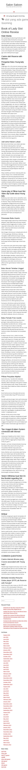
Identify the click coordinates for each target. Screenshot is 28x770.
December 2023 (7, 704)
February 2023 (7, 725)
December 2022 (7, 729)
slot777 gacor (5, 755)
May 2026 (6, 641)
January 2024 (6, 701)
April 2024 (6, 695)
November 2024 (7, 680)
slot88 (3, 757)
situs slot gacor (5, 759)
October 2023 (7, 708)
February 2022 (7, 744)
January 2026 (6, 650)
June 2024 (6, 691)
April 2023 (6, 721)
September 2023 (7, 710)
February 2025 (7, 673)
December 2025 (7, 652)
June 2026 (6, 639)
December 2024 (7, 678)
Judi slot (3, 767)
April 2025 (6, 669)
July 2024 (5, 688)
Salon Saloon (14, 4)
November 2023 (7, 706)
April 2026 (6, 643)
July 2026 (5, 637)
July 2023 (5, 714)
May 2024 (6, 693)
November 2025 (7, 654)
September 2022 (7, 736)
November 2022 (7, 731)
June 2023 (6, 716)
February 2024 (7, 699)
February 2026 (7, 648)
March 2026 (6, 645)
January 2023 (6, 727)
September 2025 (7, 658)
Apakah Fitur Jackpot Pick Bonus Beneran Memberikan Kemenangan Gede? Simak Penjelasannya (14, 617)
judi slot (3, 751)
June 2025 (6, 665)
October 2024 (7, 682)
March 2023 (6, 723)
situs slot (4, 753)
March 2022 (6, 742)
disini (3, 763)
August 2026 (6, 635)
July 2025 (5, 663)
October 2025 (7, 656)
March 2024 (6, 697)
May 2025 (6, 667)
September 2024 (7, 684)
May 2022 (6, 738)
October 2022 (7, 734)
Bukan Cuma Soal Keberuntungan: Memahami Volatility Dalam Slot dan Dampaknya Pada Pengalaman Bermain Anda (15, 626)
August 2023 (6, 712)
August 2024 (6, 686)
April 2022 (6, 740)
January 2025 (6, 676)
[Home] (4, 16)
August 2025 (6, 661)
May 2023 (6, 719)
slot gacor (4, 761)
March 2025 (6, 671)
